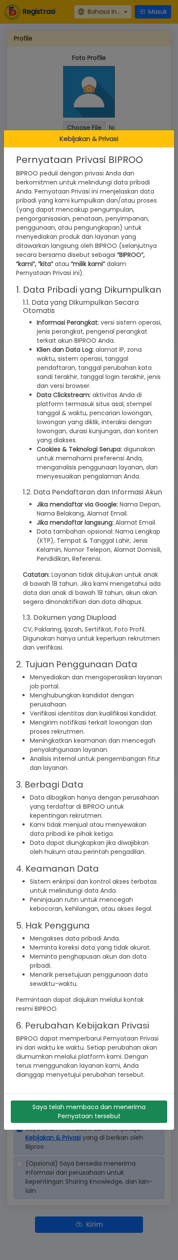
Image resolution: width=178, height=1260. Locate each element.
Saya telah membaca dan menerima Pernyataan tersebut (89, 1111)
